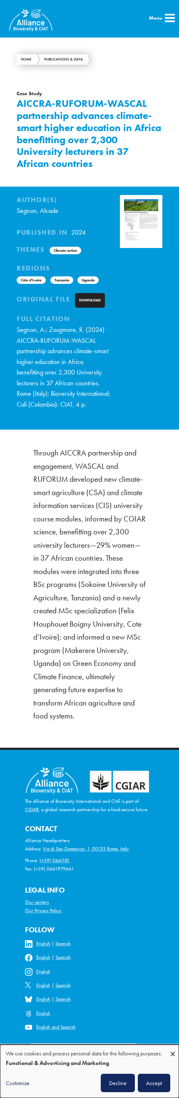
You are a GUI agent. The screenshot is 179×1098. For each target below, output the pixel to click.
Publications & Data (63, 59)
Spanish (63, 943)
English (43, 943)
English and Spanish (56, 1027)
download (90, 300)
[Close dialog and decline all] (173, 1050)
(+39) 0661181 (55, 860)
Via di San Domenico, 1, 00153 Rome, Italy (86, 848)
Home (26, 59)
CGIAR (32, 809)
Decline (118, 1083)
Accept (154, 1083)
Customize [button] (18, 1083)
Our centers (37, 902)
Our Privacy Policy (43, 910)
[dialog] (89, 1071)
